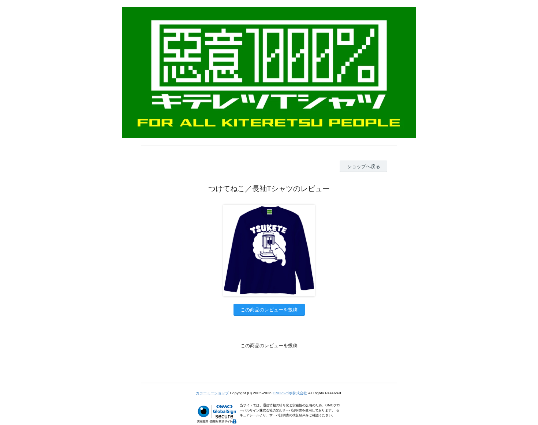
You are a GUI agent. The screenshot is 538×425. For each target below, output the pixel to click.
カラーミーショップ (212, 393)
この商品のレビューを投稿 (269, 309)
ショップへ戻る (363, 166)
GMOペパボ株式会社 (290, 393)
